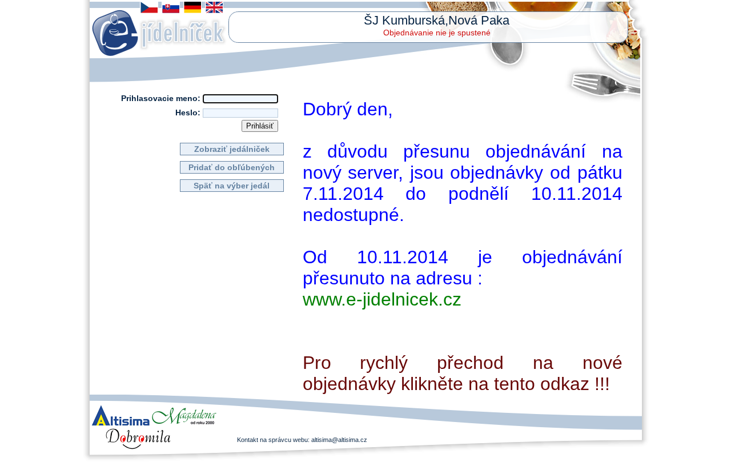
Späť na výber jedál (232, 185)
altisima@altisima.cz (339, 439)
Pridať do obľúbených (231, 167)
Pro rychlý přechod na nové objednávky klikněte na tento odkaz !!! (462, 373)
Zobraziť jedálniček (232, 149)
